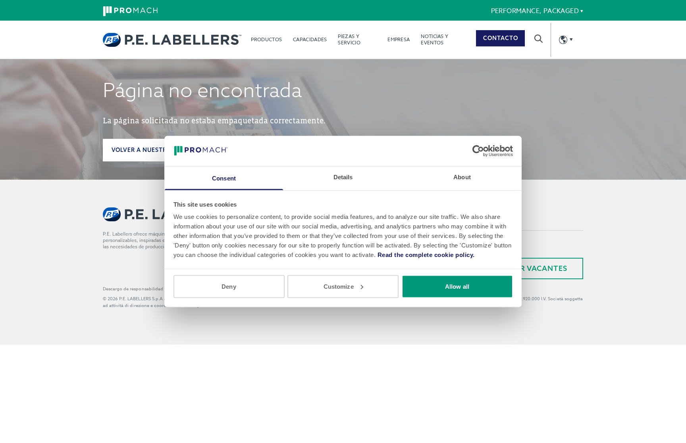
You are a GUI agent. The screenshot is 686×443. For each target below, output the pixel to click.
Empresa (398, 39)
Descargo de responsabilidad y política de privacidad (158, 289)
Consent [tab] (224, 178)
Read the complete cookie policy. (426, 254)
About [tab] (462, 177)
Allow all (457, 286)
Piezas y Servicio (349, 39)
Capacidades (310, 39)
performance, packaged (535, 11)
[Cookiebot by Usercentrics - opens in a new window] (478, 151)
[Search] (538, 39)
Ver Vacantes (539, 268)
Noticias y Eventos (434, 39)
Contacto (500, 38)
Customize (339, 286)
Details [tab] (343, 177)
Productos (266, 39)
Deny (229, 286)
